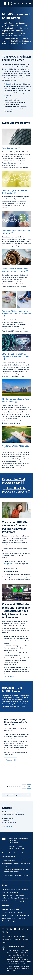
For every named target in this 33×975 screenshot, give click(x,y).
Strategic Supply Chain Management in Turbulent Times (15, 355)
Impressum (25, 939)
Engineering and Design (9, 892)
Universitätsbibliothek (9, 918)
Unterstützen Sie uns (8, 856)
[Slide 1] (7, 786)
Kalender (20, 912)
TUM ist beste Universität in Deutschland (16, 875)
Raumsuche (24, 915)
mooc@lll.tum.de (9, 564)
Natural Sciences (7, 895)
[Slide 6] (17, 786)
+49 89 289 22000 (18, 849)
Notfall (4, 942)
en (18, 3)
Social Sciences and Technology (12, 901)
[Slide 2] (9, 786)
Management (22, 898)
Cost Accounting (9, 148)
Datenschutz (16, 939)
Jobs (3, 936)
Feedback (10, 936)
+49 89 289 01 (17, 846)
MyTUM (4, 915)
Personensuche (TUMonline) (11, 909)
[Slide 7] (19, 786)
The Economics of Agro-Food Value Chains (15, 400)
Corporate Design (7, 921)
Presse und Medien (20, 936)
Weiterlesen (10, 760)
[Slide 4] (13, 786)
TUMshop (22, 918)
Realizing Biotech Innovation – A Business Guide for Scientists (16, 312)
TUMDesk (14, 915)
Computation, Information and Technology (15, 889)
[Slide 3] (11, 786)
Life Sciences (20, 895)
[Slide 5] (15, 786)
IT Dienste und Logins (8, 912)
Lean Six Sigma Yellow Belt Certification (14, 191)
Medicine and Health (8, 898)
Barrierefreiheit (6, 939)
